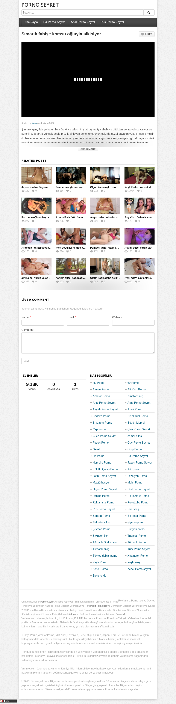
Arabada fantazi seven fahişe (39, 247)
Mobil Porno (134, 482)
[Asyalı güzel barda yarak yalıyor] (139, 236)
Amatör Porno (101, 396)
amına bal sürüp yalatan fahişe (40, 277)
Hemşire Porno (102, 462)
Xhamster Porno (137, 555)
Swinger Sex (100, 535)
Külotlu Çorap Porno (105, 469)
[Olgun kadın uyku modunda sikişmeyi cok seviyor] (105, 175)
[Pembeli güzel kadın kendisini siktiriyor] (105, 236)
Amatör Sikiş (135, 396)
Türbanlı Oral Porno (105, 542)
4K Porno (98, 382)
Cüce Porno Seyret (104, 436)
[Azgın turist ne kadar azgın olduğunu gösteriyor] (105, 206)
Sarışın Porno (101, 515)
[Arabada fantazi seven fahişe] (36, 236)
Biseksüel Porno (137, 416)
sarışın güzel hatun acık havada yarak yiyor (82, 277)
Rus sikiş (133, 509)
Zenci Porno (100, 569)
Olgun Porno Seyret (105, 489)
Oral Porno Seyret (138, 489)
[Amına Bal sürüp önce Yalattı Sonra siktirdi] (70, 206)
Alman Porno (101, 389)
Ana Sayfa (31, 22)
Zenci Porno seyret (139, 569)
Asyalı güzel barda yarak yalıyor (144, 247)
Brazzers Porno (102, 422)
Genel (96, 449)
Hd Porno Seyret (54, 22)
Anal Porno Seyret (83, 22)
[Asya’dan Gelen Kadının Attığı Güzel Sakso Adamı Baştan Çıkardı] (139, 206)
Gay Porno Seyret (138, 442)
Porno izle (121, 614)
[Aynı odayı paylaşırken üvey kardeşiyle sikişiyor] (139, 266)
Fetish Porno (101, 442)
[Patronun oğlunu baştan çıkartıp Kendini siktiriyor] (36, 206)
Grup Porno (134, 449)
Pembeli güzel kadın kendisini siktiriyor (114, 247)
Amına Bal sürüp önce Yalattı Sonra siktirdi (82, 217)
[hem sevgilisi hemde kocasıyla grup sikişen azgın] (70, 236)
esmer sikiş (134, 436)
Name (25, 317)
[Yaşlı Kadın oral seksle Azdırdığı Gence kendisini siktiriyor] (139, 175)
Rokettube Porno (137, 502)
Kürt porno (133, 469)
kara (34, 123)
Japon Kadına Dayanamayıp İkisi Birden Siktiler (50, 187)
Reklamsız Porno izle (96, 605)
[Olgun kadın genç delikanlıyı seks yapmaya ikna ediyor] (105, 266)
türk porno (73, 614)
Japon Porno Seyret (139, 462)
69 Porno (133, 382)
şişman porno (135, 522)
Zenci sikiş (99, 575)
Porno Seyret (40, 4)
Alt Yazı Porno (136, 389)
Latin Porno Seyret (104, 475)
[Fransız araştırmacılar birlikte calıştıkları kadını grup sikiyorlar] (70, 175)
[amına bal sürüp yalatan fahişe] (36, 266)
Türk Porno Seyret (138, 549)
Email (70, 317)
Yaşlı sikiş (133, 562)
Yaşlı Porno (100, 562)
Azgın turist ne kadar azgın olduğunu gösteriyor (119, 217)
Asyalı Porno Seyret (105, 409)
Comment (27, 329)
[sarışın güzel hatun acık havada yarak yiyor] (70, 266)
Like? (148, 34)
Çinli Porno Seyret (138, 429)
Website (117, 317)
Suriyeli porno (135, 529)
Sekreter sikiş (101, 522)
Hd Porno (98, 456)
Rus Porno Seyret (112, 22)
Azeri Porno (134, 409)
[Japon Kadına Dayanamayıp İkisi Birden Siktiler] (36, 175)
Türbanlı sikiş (101, 549)
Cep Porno (99, 429)
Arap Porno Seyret (138, 402)
